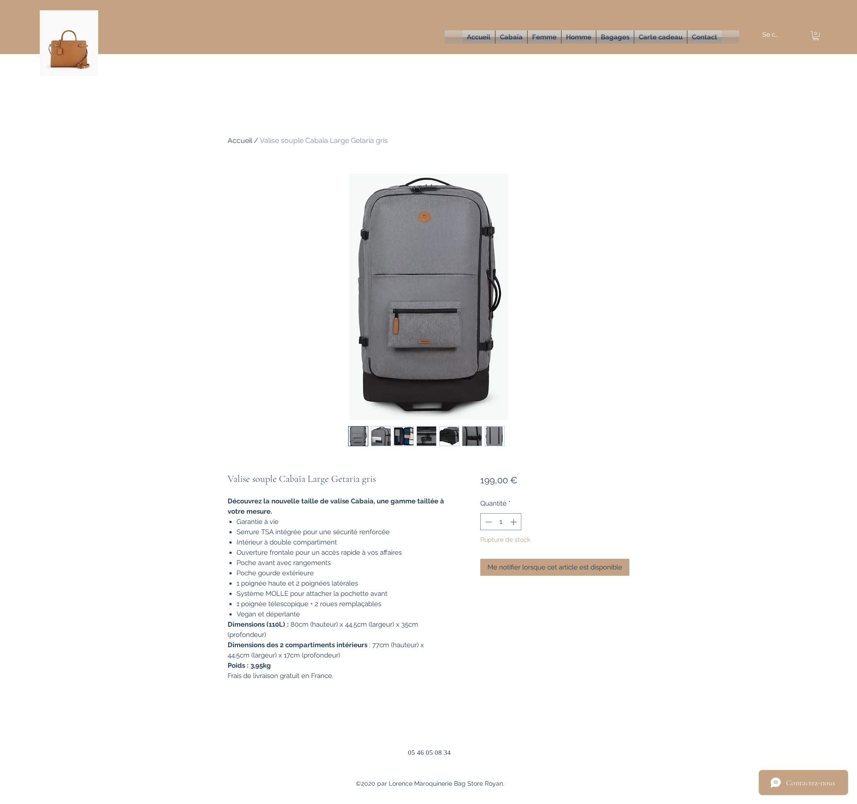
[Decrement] (488, 522)
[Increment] (514, 522)
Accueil (240, 140)
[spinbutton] (501, 522)
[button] (544, 37)
